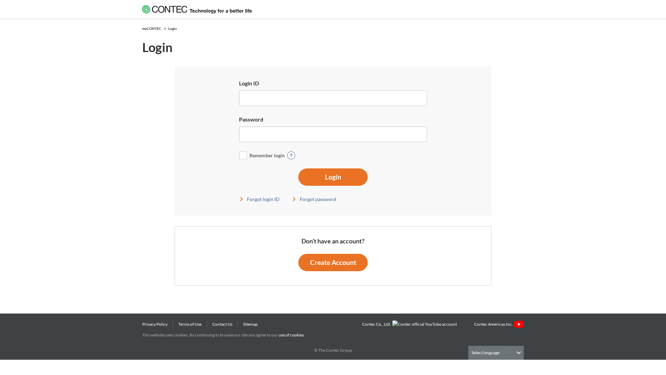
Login (333, 177)
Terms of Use (190, 324)
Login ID (249, 83)
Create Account (333, 262)
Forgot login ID (263, 199)
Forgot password (318, 199)
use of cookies (291, 335)
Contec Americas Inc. (494, 324)
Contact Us (222, 324)
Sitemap (250, 324)
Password (251, 119)
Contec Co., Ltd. (377, 324)
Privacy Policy (155, 324)
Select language (486, 352)
